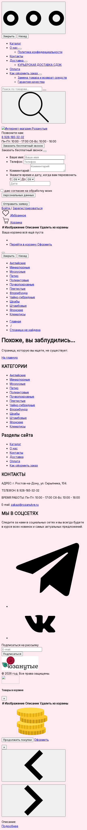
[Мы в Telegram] (47, 606)
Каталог (15, 43)
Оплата (15, 69)
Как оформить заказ (24, 73)
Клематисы (17, 426)
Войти (6, 208)
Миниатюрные (20, 379)
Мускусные (17, 383)
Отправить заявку (15, 203)
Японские (16, 422)
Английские (18, 375)
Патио (14, 388)
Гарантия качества (31, 82)
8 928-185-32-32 (13, 137)
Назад (23, 36)
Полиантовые (19, 392)
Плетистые (17, 401)
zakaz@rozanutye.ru (25, 504)
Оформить (44, 244)
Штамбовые (18, 418)
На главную (10, 357)
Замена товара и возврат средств (42, 77)
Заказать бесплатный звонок (23, 145)
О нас (14, 47)
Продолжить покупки (17, 739)
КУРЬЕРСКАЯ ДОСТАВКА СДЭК (40, 64)
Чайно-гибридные (22, 405)
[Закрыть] (45, 151)
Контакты (16, 56)
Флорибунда (19, 409)
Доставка (17, 60)
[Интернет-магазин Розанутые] (24, 128)
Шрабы (15, 413)
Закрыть (9, 36)
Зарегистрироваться (27, 208)
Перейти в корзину (23, 244)
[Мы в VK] (40, 638)
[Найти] (34, 107)
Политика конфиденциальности (40, 52)
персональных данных (18, 195)
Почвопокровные (22, 396)
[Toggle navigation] (34, 18)
